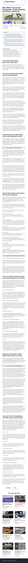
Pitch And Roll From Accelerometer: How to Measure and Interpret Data (20, 551)
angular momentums (20, 105)
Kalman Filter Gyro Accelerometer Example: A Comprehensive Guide (7, 551)
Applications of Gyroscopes (8, 22)
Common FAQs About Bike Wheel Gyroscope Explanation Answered (12, 54)
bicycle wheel (23, 227)
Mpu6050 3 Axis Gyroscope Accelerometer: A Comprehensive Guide (7, 536)
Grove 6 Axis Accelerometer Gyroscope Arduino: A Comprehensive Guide (7, 520)
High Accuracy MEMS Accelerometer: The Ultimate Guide (7, 504)
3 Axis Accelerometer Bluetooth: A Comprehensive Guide (20, 504)
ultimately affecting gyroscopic (7, 453)
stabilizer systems (8, 327)
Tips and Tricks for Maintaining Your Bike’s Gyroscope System (14, 45)
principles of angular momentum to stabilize (9, 360)
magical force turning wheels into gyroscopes (16, 108)
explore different (17, 348)
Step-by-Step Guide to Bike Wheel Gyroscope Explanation (11, 53)
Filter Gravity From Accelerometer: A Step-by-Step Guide (20, 520)
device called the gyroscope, (7, 83)
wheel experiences (20, 294)
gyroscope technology (6, 282)
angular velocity (5, 180)
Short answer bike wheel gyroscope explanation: (12, 34)
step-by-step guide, (6, 268)
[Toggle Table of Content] (20, 48)
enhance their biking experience (11, 200)
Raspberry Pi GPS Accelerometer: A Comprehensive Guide (18, 536)
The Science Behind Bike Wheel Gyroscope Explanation (14, 35)
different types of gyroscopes (14, 321)
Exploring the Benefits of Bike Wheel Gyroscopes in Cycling (11, 55)
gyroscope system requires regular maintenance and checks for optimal (14, 427)
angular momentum (16, 90)
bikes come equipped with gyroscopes (12, 313)
